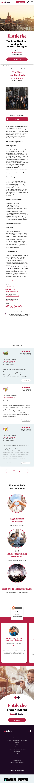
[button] (28, 2)
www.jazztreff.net (10, 300)
